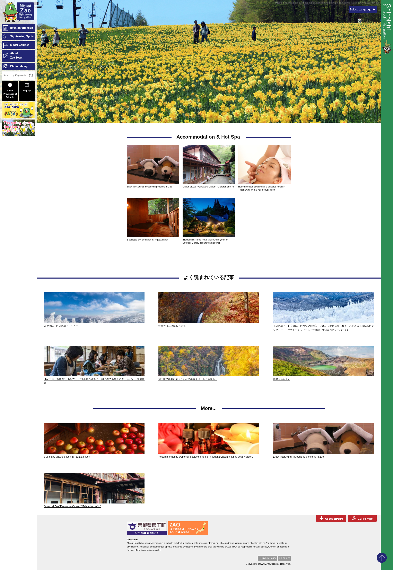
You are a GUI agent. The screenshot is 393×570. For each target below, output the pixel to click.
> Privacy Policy (267, 558)
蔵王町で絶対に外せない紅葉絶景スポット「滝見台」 (187, 379)
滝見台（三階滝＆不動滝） (173, 325)
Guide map (365, 518)
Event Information (21, 27)
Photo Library (19, 66)
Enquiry (27, 90)
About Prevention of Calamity (10, 93)
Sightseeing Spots (22, 36)
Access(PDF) (334, 518)
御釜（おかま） (281, 379)
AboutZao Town (16, 55)
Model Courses (19, 44)
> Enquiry (284, 558)
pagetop (382, 558)
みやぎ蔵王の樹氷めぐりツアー (61, 325)
